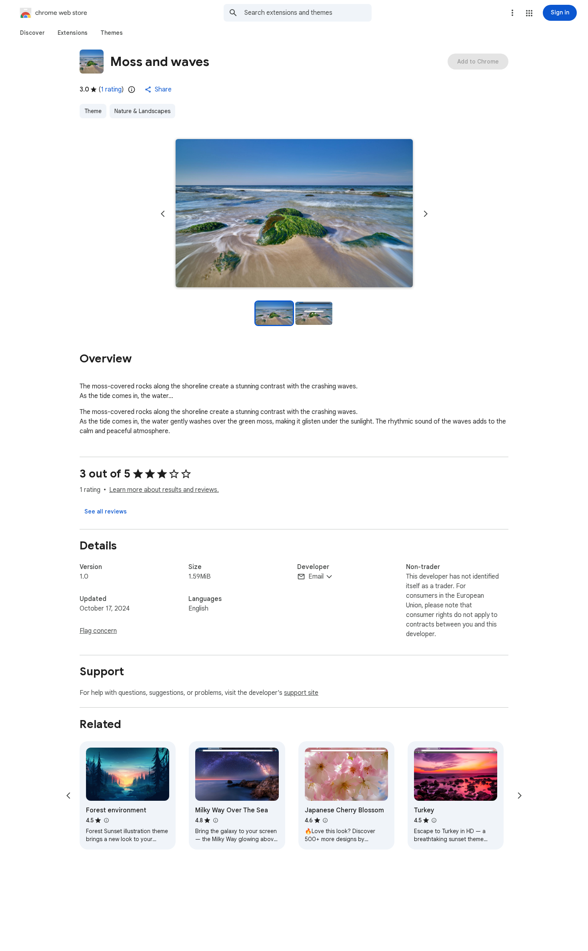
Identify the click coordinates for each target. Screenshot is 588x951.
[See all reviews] (106, 511)
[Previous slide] (163, 214)
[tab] (32, 33)
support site (301, 693)
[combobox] (308, 13)
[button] (529, 13)
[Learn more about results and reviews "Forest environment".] (106, 820)
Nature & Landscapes (142, 111)
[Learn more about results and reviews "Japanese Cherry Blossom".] (325, 820)
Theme (93, 111)
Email (316, 577)
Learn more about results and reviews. (164, 490)
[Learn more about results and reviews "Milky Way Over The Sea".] (215, 820)
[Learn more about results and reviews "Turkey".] (434, 820)
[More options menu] (512, 13)
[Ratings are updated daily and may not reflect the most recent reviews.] (132, 89)
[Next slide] (426, 214)
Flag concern (98, 631)
